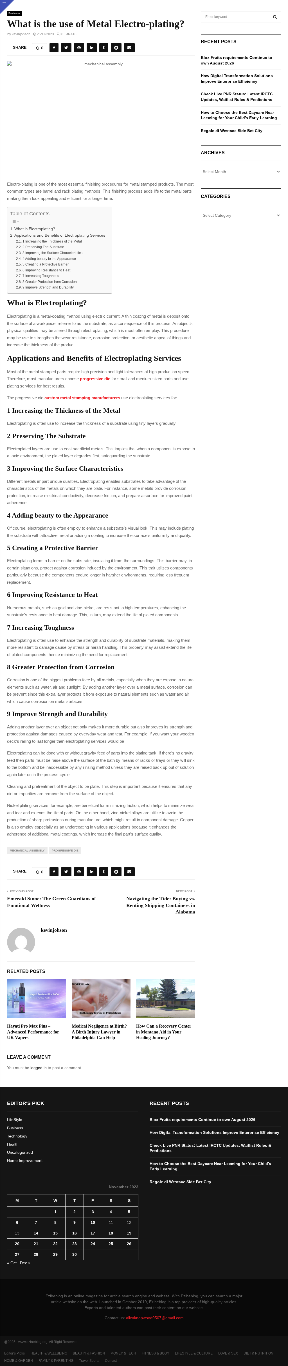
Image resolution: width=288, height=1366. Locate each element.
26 (129, 1244)
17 (93, 1233)
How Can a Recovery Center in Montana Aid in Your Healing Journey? (163, 1032)
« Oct (12, 1263)
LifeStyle (14, 1119)
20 (17, 1244)
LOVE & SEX (228, 1353)
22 (55, 1244)
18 (111, 1233)
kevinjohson (21, 34)
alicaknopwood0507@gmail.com (155, 1318)
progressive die (65, 850)
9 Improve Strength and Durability (47, 287)
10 (93, 1222)
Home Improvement (24, 1160)
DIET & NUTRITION (258, 1353)
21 (36, 1244)
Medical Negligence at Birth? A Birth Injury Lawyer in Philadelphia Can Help (99, 1032)
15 (55, 1233)
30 (74, 1254)
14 (36, 1233)
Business (14, 13)
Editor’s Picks (14, 1353)
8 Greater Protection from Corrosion (49, 282)
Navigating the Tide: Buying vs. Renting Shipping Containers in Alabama (160, 905)
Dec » (25, 1263)
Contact (111, 1361)
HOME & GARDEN (18, 1361)
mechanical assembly (27, 850)
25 (111, 1244)
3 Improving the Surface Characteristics (52, 253)
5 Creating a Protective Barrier (45, 264)
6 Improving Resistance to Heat (46, 270)
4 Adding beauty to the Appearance (49, 259)
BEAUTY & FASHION (89, 1353)
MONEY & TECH (123, 1353)
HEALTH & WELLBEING (48, 1353)
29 (55, 1254)
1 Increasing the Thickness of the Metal (52, 241)
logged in (38, 1067)
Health (13, 1144)
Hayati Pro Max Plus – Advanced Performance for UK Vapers (33, 1032)
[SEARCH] (275, 16)
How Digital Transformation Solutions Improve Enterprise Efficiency (214, 1132)
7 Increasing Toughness (40, 276)
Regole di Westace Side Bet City (231, 130)
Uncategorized (20, 1152)
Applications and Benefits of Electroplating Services (60, 235)
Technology (17, 1136)
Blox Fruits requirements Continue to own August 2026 (202, 1119)
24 (93, 1244)
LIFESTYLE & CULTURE (194, 1353)
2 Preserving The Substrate (43, 247)
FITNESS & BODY (155, 1353)
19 (129, 1233)
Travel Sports (89, 1361)
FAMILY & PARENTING (56, 1361)
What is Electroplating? (34, 229)
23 (74, 1244)
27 (17, 1254)
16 (74, 1233)
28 (36, 1254)
